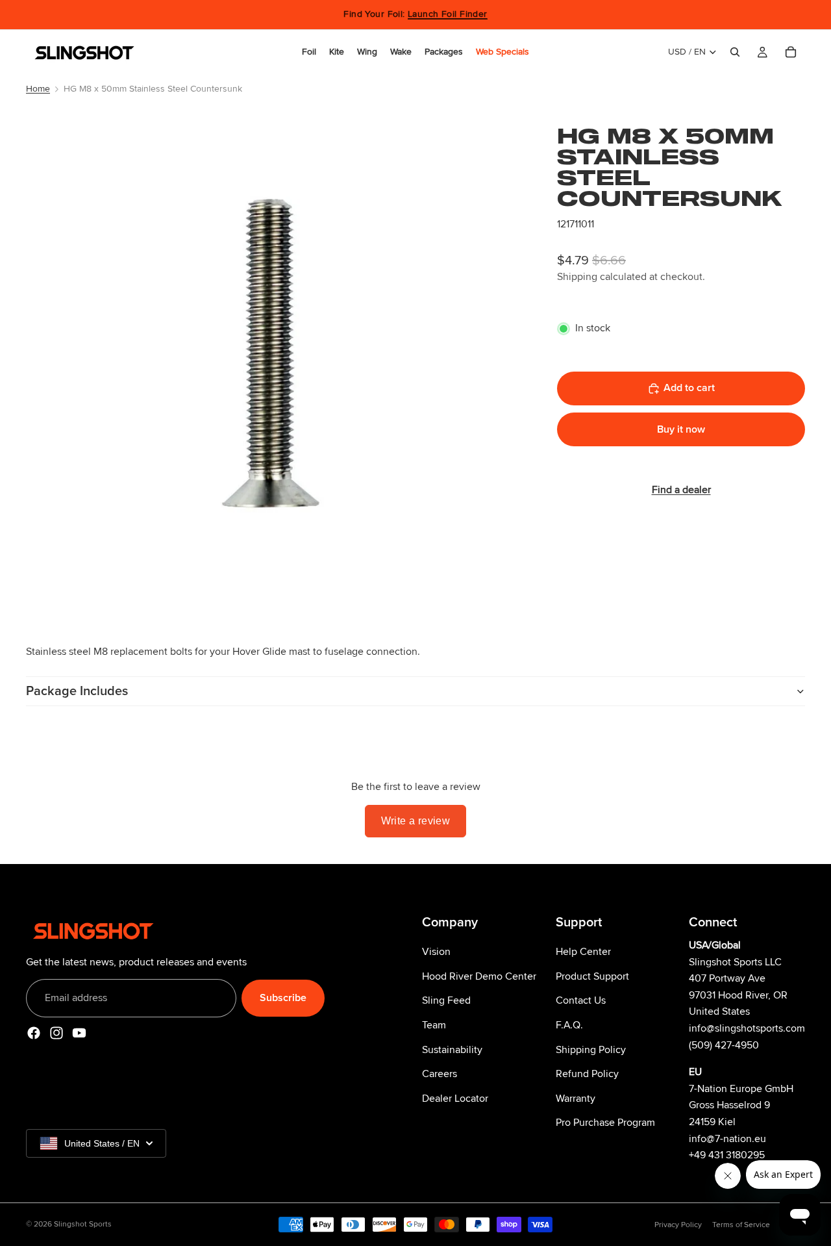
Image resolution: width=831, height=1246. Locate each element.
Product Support (592, 975)
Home (38, 88)
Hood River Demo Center (479, 975)
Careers (439, 1073)
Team (434, 1024)
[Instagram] (56, 1033)
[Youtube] (79, 1033)
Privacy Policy (678, 1225)
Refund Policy (587, 1073)
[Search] (735, 52)
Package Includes (77, 691)
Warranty (575, 1097)
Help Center (583, 951)
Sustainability (452, 1049)
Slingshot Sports (83, 1224)
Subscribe (283, 997)
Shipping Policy (591, 1049)
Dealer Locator (455, 1097)
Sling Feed (446, 1000)
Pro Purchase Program (605, 1122)
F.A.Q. (569, 1024)
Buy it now (681, 428)
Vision (436, 951)
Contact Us (581, 1000)
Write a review (416, 820)
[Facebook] (34, 1033)
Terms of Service (741, 1225)
